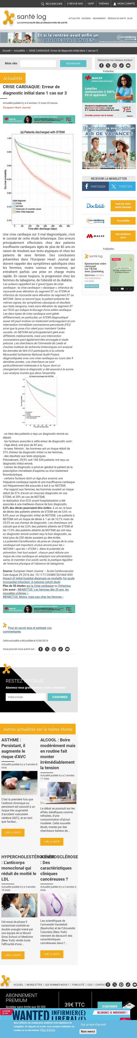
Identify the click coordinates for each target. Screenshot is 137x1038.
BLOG (130, 18)
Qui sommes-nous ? (57, 984)
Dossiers (86, 18)
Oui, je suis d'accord (93, 1024)
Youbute (128, 65)
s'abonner (109, 1006)
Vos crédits (123, 220)
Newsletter (34, 984)
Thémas (104, 3)
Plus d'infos (47, 1030)
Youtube (67, 648)
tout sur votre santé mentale (123, 205)
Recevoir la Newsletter (109, 178)
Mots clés (11, 63)
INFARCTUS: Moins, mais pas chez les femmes (33, 597)
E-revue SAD (75, 3)
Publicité (78, 984)
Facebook (101, 65)
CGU (89, 984)
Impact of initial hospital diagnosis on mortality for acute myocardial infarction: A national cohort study (38, 580)
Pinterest (114, 65)
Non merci (88, 1031)
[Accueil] (9, 18)
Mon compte (126, 3)
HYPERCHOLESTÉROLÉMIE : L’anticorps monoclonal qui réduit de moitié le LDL (28, 868)
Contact (100, 984)
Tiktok (121, 65)
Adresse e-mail (15, 691)
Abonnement (99, 18)
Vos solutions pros (123, 236)
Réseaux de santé (117, 18)
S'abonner (59, 697)
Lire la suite (13, 832)
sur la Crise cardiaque (40, 586)
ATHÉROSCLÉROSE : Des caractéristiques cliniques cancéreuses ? (59, 868)
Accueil (6, 50)
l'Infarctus (64, 586)
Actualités (74, 18)
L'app (91, 3)
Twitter (108, 65)
